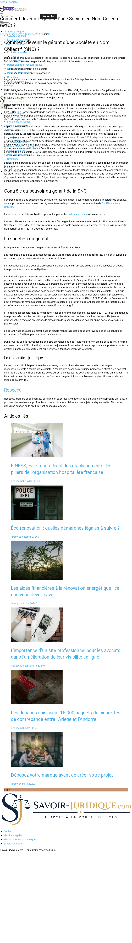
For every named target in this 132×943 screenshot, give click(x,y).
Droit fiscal (13, 77)
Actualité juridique (14, 31)
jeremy (15, 536)
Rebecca (5, 33)
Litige (10, 85)
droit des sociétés (77, 214)
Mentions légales (13, 835)
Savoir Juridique (13, 843)
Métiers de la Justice (18, 121)
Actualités (8, 8)
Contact (8, 831)
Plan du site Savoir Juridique (20, 839)
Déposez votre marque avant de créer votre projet (62, 775)
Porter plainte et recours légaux (25, 64)
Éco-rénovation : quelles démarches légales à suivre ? (65, 528)
